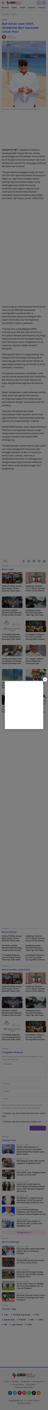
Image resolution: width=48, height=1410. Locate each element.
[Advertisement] (24, 705)
